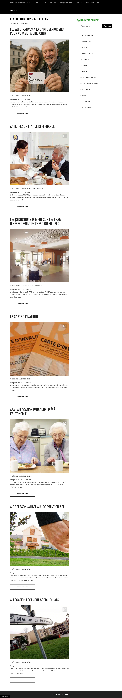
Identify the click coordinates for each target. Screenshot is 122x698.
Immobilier (95, 3)
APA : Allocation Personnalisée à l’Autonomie (33, 411)
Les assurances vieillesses (89, 83)
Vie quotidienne (66, 3)
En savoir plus (22, 113)
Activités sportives (17, 3)
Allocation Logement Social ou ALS (34, 599)
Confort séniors (85, 59)
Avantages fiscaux (86, 53)
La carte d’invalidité (24, 316)
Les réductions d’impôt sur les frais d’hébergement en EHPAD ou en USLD (35, 221)
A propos (13, 10)
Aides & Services (50, 3)
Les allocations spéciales (24, 96)
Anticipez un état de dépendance (32, 126)
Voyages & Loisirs (82, 3)
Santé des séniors (34, 3)
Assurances (84, 47)
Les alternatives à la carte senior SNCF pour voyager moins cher (37, 31)
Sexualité (83, 95)
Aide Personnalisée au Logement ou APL (37, 506)
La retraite (83, 71)
